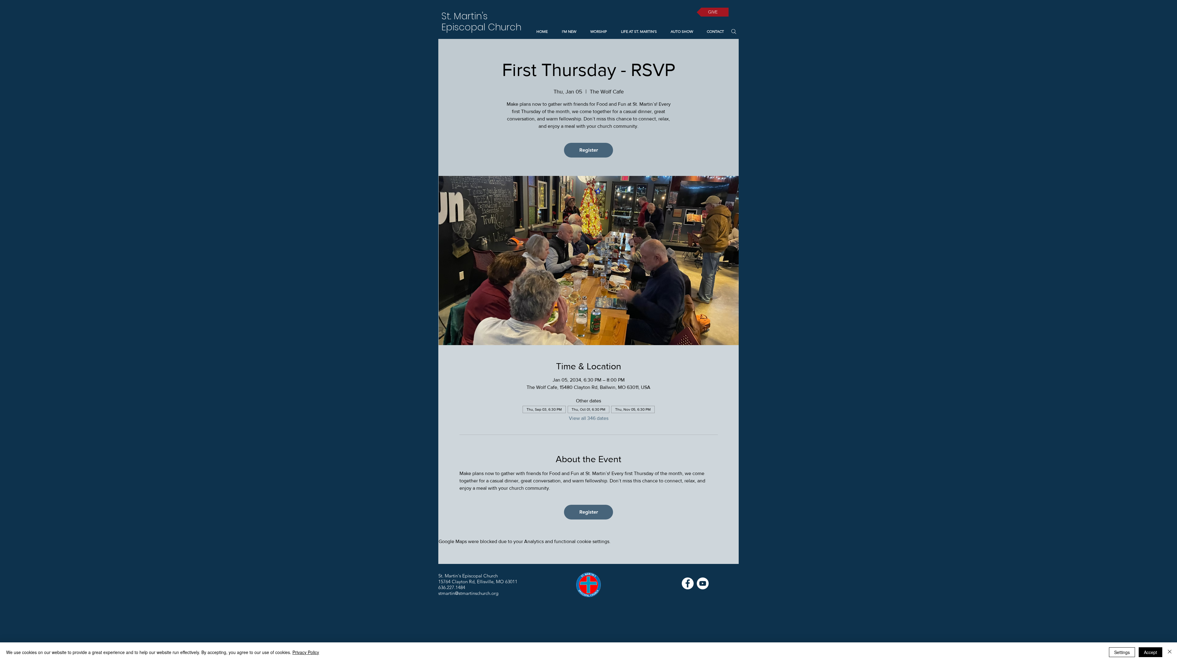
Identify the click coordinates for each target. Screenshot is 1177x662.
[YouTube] (703, 583)
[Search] (734, 31)
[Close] (1169, 652)
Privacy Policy (305, 652)
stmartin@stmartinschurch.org (468, 593)
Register (588, 150)
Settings (1122, 652)
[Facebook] (688, 583)
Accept (1150, 652)
